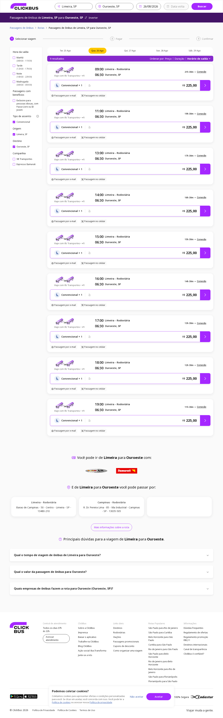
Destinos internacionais (195, 644)
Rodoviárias (119, 632)
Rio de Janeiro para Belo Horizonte (160, 663)
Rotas (41, 27)
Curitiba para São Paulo (160, 644)
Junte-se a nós (85, 655)
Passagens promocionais (126, 641)
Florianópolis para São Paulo (162, 681)
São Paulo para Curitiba (160, 632)
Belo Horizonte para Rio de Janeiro (161, 671)
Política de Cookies (67, 710)
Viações (117, 637)
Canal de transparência (195, 649)
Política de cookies (61, 702)
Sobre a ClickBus (86, 628)
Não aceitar (136, 696)
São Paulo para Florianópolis (162, 676)
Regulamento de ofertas (196, 632)
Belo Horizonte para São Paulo (160, 639)
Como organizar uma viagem (127, 650)
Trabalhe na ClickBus (88, 641)
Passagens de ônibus (22, 27)
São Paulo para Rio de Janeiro (163, 628)
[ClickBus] (24, 6)
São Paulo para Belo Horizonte (158, 655)
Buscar (202, 6)
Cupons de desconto (123, 646)
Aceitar (159, 696)
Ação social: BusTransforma (92, 650)
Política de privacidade (101, 702)
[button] (201, 72)
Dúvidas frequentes (193, 628)
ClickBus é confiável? (194, 653)
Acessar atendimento (52, 638)
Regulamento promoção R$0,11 (196, 639)
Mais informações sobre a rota (111, 527)
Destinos (117, 628)
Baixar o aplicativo (87, 637)
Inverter (93, 17)
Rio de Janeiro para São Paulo (163, 649)
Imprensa (83, 632)
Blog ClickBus (85, 646)
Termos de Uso (87, 710)
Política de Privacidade (43, 710)
